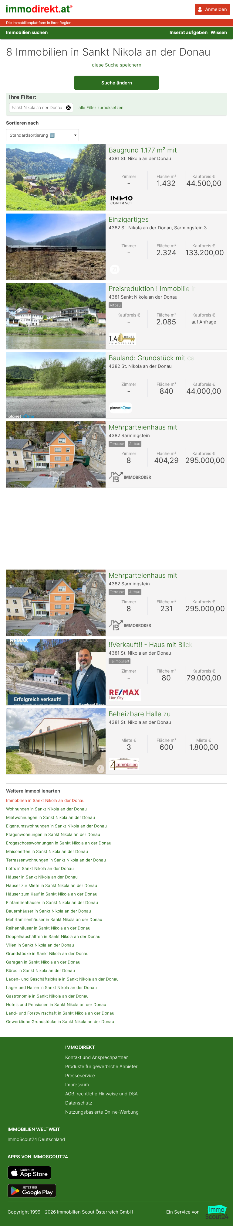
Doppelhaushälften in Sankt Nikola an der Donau (53, 936)
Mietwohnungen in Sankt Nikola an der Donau (50, 817)
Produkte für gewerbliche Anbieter (101, 1066)
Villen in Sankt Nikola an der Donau (40, 945)
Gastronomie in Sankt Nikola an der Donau (47, 996)
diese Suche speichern (116, 65)
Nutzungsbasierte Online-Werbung (102, 1112)
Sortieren (22, 123)
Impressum (77, 1084)
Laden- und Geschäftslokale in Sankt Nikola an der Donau (62, 979)
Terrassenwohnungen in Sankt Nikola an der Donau (56, 860)
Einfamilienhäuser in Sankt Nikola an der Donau (52, 902)
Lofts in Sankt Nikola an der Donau (40, 868)
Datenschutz (78, 1103)
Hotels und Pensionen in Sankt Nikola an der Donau (56, 1004)
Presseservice (80, 1075)
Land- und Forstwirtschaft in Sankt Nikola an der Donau (60, 1013)
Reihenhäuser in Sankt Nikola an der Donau (48, 928)
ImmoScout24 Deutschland (36, 1139)
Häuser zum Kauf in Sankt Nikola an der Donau (51, 894)
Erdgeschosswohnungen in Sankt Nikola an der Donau (58, 843)
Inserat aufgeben (189, 32)
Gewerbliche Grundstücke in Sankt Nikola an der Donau (60, 1021)
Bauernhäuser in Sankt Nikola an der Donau (48, 911)
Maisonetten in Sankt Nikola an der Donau (47, 851)
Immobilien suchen (27, 32)
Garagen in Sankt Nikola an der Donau (43, 962)
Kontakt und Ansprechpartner (96, 1057)
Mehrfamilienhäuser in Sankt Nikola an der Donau (54, 919)
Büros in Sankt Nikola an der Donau (40, 970)
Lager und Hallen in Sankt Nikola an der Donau (51, 987)
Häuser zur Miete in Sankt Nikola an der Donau (51, 885)
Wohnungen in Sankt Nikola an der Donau (46, 808)
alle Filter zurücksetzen (101, 107)
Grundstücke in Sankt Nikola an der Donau (47, 953)
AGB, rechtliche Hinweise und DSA (101, 1094)
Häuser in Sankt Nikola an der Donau (42, 877)
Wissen (219, 32)
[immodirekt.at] (39, 11)
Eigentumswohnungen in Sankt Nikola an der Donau (56, 826)
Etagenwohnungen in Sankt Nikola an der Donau (53, 834)
